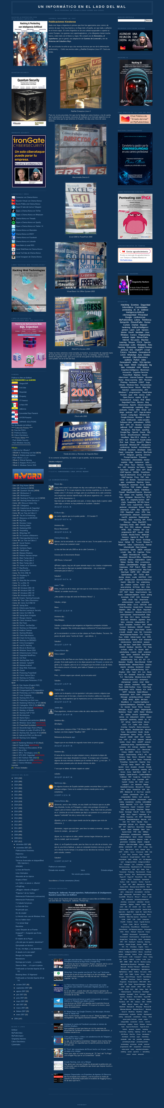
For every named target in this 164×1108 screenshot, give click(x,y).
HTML (123, 530)
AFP (135, 847)
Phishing (123, 382)
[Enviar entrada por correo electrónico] (86, 468)
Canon (132, 852)
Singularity (136, 829)
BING (148, 400)
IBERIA (145, 944)
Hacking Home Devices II (29, 500)
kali (126, 440)
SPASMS (19, 866)
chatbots (128, 585)
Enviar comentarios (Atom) (69, 881)
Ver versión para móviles (81, 874)
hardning (130, 1031)
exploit (138, 397)
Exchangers (147, 929)
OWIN (131, 974)
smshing (138, 802)
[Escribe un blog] (52, 465)
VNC (129, 884)
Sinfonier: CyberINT (26, 663)
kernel (143, 595)
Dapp (122, 809)
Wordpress (125, 430)
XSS (135, 395)
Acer (144, 907)
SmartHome (145, 472)
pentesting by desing (127, 744)
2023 (16, 788)
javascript (123, 445)
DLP (146, 670)
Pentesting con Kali (28, 453)
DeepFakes (147, 392)
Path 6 (123, 789)
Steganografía (146, 709)
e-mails (123, 552)
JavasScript (147, 952)
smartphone (130, 482)
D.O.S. (136, 605)
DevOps (130, 562)
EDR (140, 724)
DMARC (131, 752)
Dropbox (122, 672)
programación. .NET (126, 1046)
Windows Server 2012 (27, 723)
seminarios (122, 747)
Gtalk (123, 814)
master (147, 667)
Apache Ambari (123, 909)
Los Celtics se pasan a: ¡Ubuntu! (28, 883)
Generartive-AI (143, 934)
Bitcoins (140, 402)
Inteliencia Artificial (124, 949)
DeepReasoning (126, 660)
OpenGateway (126, 575)
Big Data (22, 520)
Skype (132, 592)
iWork (134, 742)
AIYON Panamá (24, 418)
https (131, 462)
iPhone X (145, 897)
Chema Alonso (59, 538)
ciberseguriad (148, 1014)
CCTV (136, 804)
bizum (134, 837)
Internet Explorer (137, 377)
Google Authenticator (127, 590)
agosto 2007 (21, 991)
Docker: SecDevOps (27, 625)
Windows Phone (138, 665)
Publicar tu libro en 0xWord (22, 378)
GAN (138, 597)
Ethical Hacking (26, 460)
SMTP (124, 692)
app (122, 585)
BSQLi (129, 605)
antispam (147, 550)
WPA (121, 792)
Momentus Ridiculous (144, 580)
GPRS (147, 422)
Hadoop (138, 690)
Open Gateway (141, 547)
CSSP (139, 919)
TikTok (141, 575)
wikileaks (146, 527)
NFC (138, 572)
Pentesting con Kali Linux (28, 700)
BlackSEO (142, 522)
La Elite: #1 (25, 583)
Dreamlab (22, 392)
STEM (127, 989)
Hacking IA (24, 488)
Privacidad (143, 315)
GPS (128, 425)
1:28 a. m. (82, 468)
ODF (148, 500)
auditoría (128, 360)
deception (134, 767)
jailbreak (123, 427)
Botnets (133, 480)
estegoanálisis (140, 622)
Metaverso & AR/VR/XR (28, 518)
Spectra (147, 342)
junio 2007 (20, 998)
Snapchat (142, 762)
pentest (125, 330)
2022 (16, 791)
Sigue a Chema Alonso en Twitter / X (29, 226)
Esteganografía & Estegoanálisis (31, 690)
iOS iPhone (124, 1034)
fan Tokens (141, 467)
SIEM (127, 986)
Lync (149, 959)
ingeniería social (135, 570)
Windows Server (127, 387)
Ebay (128, 854)
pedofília (139, 1039)
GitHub (127, 542)
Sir (150, 989)
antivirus (123, 560)
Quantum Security (27, 491)
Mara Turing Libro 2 (26, 560)
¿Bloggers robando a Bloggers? (27, 890)
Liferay (145, 957)
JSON (141, 782)
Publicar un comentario (57, 867)
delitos (142, 717)
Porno (140, 707)
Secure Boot (140, 827)
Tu (120, 884)
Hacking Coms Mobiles (28, 738)
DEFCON (143, 605)
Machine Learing (146, 962)
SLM (140, 640)
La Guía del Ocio (22, 906)
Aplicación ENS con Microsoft (30, 735)
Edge (148, 615)
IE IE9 (145, 397)
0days (144, 685)
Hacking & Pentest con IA (30, 498)
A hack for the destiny (27, 638)
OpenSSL (138, 647)
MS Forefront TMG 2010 (28, 758)
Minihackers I (25, 495)
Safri (146, 989)
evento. (141, 1021)
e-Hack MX (23, 405)
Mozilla (147, 732)
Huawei (139, 944)
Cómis (130, 924)
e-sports (133, 652)
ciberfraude (123, 839)
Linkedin (124, 535)
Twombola (122, 1001)
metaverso (139, 462)
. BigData (131, 904)
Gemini (124, 415)
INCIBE (135, 859)
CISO (150, 577)
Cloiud (136, 922)
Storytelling (23, 530)
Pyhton (128, 789)
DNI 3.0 (136, 924)
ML (133, 542)
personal (124, 350)
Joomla (144, 555)
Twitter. (149, 999)
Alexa (134, 522)
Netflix (124, 600)
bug (120, 365)
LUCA (123, 355)
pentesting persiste (142, 1041)
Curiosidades (64, 471)
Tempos (131, 342)
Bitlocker (146, 722)
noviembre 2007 (22, 848)
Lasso (147, 782)
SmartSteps (136, 879)
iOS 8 (149, 1031)
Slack (143, 829)
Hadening (140, 942)
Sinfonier (136, 530)
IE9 (122, 617)
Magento (128, 729)
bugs (148, 382)
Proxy (136, 477)
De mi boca (144, 924)
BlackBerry (125, 702)
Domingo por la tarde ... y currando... (29, 962)
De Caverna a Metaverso (28, 535)
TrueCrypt (124, 764)
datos (123, 500)
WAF (147, 650)
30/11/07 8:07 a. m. (63, 519)
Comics (133, 335)
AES (129, 747)
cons (123, 420)
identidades (145, 1034)
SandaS (148, 737)
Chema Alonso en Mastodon (26, 230)
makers (147, 505)
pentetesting (125, 1044)
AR (130, 907)
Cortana (124, 752)
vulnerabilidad (146, 802)
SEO (130, 520)
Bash (121, 749)
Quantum (132, 450)
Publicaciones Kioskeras (25, 850)
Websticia (133, 620)
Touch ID (147, 882)
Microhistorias (24, 715)
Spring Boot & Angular (27, 615)
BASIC (131, 700)
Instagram (129, 497)
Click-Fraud (147, 687)
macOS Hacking (25, 645)
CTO (138, 749)
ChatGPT (139, 350)
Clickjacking (139, 657)
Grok (134, 779)
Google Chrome (127, 417)
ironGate (132, 1036)
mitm (139, 367)
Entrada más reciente (57, 870)
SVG (131, 989)
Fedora (142, 812)
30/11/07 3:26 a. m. (63, 507)
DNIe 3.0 (138, 752)
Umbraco (137, 1001)
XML (143, 764)
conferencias (139, 317)
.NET (122, 425)
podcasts (123, 410)
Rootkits (130, 662)
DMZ (146, 657)
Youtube (123, 395)
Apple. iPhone (147, 912)
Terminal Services (144, 480)
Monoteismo (20, 959)
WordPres (139, 1011)
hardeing (145, 1029)
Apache (133, 405)
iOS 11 (144, 1031)
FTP (141, 635)
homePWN (122, 897)
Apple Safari (136, 645)
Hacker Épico (24, 718)
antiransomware (127, 602)
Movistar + (140, 417)
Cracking (147, 425)
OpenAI (135, 432)
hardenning (122, 1031)
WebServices (125, 834)
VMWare (145, 832)
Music (149, 672)
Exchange (128, 812)
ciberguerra (146, 445)
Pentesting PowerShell (27, 673)
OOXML (136, 472)
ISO (123, 947)
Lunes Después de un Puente (27, 930)
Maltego (146, 784)
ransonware (131, 902)
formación (124, 322)
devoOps (147, 892)
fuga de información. (132, 1026)
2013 (16, 821)
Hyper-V (134, 814)
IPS (140, 859)
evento (137, 602)
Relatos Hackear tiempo (28, 555)
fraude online (145, 440)
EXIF (124, 854)
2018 (16, 805)
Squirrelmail (145, 879)
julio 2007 (20, 995)
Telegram (130, 455)
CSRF (132, 597)
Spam (126, 365)
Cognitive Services (140, 372)
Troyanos (142, 457)
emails (140, 1019)
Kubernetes (23, 545)
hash (140, 797)
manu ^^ (57, 585)
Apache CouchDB (135, 909)
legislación (146, 510)
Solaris (149, 994)
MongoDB (142, 757)
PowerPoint (122, 824)
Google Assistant (135, 857)
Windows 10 (144, 415)
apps (122, 482)
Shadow (123, 829)
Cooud (125, 924)
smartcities (136, 685)
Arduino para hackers (28, 455)
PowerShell (127, 375)
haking (149, 894)
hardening (126, 327)
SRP (144, 986)
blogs (122, 412)
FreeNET (147, 854)
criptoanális (128, 1016)
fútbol (147, 682)
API (143, 520)
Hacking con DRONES (27, 640)
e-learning (132, 842)
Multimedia (131, 627)
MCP (140, 817)
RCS (133, 874)
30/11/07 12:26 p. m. (63, 611)
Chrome (147, 455)
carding (127, 714)
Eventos (135, 305)
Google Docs (123, 939)
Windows (124, 335)
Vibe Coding (129, 677)
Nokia (143, 869)
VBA (143, 1001)
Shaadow (149, 827)
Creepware (140, 807)
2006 (16, 1019)
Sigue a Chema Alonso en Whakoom (29, 215)
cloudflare (125, 437)
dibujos (145, 487)
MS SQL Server (143, 502)
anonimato (134, 485)
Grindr (140, 939)
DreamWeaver (135, 927)
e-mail (147, 350)
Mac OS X (135, 437)
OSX (124, 822)
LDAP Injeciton (123, 957)
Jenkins (121, 954)
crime (142, 794)
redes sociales (143, 420)
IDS (140, 660)
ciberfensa (138, 889)
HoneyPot (132, 727)
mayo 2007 (20, 1001)
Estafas (147, 355)
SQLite (139, 610)
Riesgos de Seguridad (24, 955)
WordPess (132, 1011)
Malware (143, 325)
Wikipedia (141, 739)
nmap (121, 685)
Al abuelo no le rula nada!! (25, 952)
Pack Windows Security (21, 443)
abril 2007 (20, 1005)
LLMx (130, 957)
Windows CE (141, 884)
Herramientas (145, 385)
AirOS (149, 907)
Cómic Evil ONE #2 (28, 603)
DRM (146, 852)
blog (147, 402)
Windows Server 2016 (28, 465)
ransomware (132, 507)
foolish (142, 585)
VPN (143, 512)
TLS (121, 677)
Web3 (133, 365)
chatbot (138, 487)
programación (135, 392)
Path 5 (137, 567)
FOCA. (127, 932)
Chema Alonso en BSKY (24, 234)
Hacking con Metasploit (28, 628)
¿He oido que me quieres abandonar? (29, 942)
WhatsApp (131, 355)
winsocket (141, 1054)
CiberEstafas (24, 550)
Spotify (133, 550)
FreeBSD (125, 934)
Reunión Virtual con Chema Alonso (29, 201)
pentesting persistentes (141, 899)
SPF (135, 575)
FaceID (146, 724)
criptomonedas (137, 390)
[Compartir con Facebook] (57, 465)
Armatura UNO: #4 (27, 588)
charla (123, 502)
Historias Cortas (25, 523)
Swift (127, 882)
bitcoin (138, 387)
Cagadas (122, 774)
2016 (16, 811)
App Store (127, 645)
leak (126, 442)
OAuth (130, 600)
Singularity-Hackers (19, 1039)
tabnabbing (146, 1051)
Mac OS (136, 962)
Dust (126, 527)
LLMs (133, 345)
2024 (16, 785)
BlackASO (129, 804)
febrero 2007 (21, 1011)
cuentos (135, 585)
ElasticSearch (145, 927)
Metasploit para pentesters (32, 720)
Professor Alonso (20, 433)
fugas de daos (144, 1026)
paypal (149, 717)
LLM (138, 330)
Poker (146, 822)
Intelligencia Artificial (131, 952)
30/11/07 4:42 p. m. (63, 702)
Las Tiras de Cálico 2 (28, 540)
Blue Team (147, 570)
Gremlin (127, 707)
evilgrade (147, 842)
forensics (125, 537)
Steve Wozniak (140, 662)
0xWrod (144, 904)
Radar (130, 984)
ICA (144, 690)
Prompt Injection (130, 457)
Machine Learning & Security (30, 610)
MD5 (121, 962)
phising (121, 847)
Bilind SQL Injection (133, 917)
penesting (147, 1039)
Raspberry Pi (24, 575)
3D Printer (136, 587)
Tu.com (139, 542)
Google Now (133, 939)
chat (147, 530)
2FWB (125, 700)
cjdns (122, 892)
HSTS (132, 690)
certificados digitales (132, 595)
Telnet (138, 999)
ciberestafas (137, 460)
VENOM (149, 1001)
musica (141, 844)
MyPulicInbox (123, 972)
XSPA (138, 695)
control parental (125, 615)
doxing (121, 577)
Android (125, 337)
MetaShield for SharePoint (128, 964)
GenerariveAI (133, 934)
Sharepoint (148, 640)
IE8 (136, 782)
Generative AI (125, 400)
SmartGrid (122, 994)
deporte (123, 667)
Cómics (123, 352)
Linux (73, 471)
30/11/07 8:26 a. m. (63, 532)
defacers (140, 839)
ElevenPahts (147, 645)
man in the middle (132, 844)
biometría (131, 467)
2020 (16, 798)
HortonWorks (122, 859)
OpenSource (124, 550)
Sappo (137, 709)
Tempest (130, 630)
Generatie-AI (124, 857)
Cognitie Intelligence (145, 774)
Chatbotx (129, 922)
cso (127, 717)
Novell (134, 707)
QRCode (131, 824)
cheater (140, 837)
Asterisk (142, 849)
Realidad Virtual (124, 640)
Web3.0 (137, 764)
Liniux (125, 959)
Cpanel (133, 807)
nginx (120, 799)
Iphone (124, 332)
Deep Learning (131, 380)
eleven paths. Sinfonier (130, 1019)
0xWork (137, 904)
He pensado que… (22, 910)
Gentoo (149, 812)
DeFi (150, 605)
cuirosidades (137, 1016)
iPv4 (121, 442)
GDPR (132, 572)
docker (147, 460)
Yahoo (129, 545)
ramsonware (146, 1046)
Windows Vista (133, 385)
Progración (123, 981)
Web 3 (146, 1004)
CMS (131, 657)
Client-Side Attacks (26, 635)
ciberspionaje (126, 682)
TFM (134, 832)
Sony (148, 762)
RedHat (86, 471)
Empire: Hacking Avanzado (29, 598)
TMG (121, 999)
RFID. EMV (143, 981)
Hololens (121, 944)
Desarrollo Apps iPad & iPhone (30, 728)
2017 (16, 808)
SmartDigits (145, 991)
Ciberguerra (24, 505)
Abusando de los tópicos (25, 876)
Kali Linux (147, 475)
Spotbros (129, 996)
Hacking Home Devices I (29, 510)
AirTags (145, 847)
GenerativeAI (125, 362)
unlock (128, 1054)
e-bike (146, 839)
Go (122, 707)
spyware (147, 642)
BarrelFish (122, 917)
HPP (147, 779)
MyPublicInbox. (135, 969)
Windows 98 (147, 1006)
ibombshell (140, 667)
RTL (136, 824)
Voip (148, 512)
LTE (136, 817)
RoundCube (138, 877)
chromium (148, 837)
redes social (125, 1049)
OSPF (121, 974)
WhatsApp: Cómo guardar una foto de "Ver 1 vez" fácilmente (86, 972)
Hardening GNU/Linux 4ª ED (29, 703)
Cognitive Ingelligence (141, 702)
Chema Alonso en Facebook (26, 238)
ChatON (122, 922)
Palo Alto (139, 822)
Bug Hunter (24, 486)
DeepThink (140, 809)
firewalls (148, 767)
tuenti (149, 560)
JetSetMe (128, 954)
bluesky (139, 1014)
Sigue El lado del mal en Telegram (28, 207)
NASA (130, 972)
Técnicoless (126, 460)
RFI (125, 675)
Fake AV (136, 812)
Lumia (144, 959)
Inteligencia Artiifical (144, 862)
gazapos (131, 1029)
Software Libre (126, 422)
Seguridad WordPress (27, 655)
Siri (143, 530)
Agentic (137, 490)
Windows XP (134, 445)
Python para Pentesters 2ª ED (30, 680)
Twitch (124, 884)
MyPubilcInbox (125, 734)
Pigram (139, 759)
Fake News (124, 470)
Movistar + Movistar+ (134, 967)
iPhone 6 (122, 844)
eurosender (133, 1021)
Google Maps (123, 690)
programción (137, 1046)
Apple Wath (130, 912)
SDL (145, 877)
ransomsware (142, 799)
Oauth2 (123, 582)
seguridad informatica (142, 1049)
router (150, 799)
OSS (126, 974)
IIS (132, 425)
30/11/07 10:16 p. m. (63, 715)
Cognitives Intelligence (127, 704)
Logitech (131, 959)
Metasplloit (141, 964)
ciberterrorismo (126, 642)
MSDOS (122, 647)
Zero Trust (140, 792)
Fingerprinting (144, 335)
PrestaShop (123, 762)
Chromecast (139, 852)
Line (133, 864)
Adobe (128, 655)
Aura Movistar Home (139, 914)
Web (141, 1004)
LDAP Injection (127, 477)
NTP (149, 819)
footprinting (131, 502)
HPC (121, 942)
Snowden (142, 994)
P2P (146, 537)
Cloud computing (145, 405)
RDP (126, 592)
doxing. (144, 1016)
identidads (125, 1036)
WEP (133, 884)
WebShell (122, 1006)
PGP (131, 567)
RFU (149, 981)
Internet (126, 340)
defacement (134, 717)
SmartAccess (137, 991)
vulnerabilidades (133, 565)
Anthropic (135, 747)
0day (129, 552)
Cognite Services (132, 774)
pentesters (133, 517)
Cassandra (145, 919)
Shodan (138, 425)
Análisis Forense (25, 630)
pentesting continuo (136, 697)
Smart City (140, 675)
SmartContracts (134, 435)
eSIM (120, 894)
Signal (129, 829)
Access (123, 772)
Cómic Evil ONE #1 (26, 613)
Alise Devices (129, 849)
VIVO (134, 739)
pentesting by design (128, 1041)
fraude (144, 375)
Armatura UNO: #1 (27, 595)
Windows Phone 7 (138, 1009)
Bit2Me (148, 485)
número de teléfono (130, 799)
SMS (148, 417)
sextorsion (147, 652)
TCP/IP (149, 662)
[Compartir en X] (54, 465)
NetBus (136, 972)
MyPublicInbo (146, 967)
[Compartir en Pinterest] (59, 465)
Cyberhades (16, 1045)
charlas (135, 325)
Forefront (137, 625)
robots (122, 480)
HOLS (128, 814)
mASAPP (140, 742)
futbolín (125, 1029)
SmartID (149, 675)
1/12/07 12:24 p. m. (63, 861)
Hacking (125, 305)
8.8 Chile (22, 388)
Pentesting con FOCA (27, 693)
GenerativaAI (124, 937)
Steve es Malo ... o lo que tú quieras (29, 965)
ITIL (127, 947)
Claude (149, 467)
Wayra (148, 442)
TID (121, 495)
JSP (150, 754)
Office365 (145, 572)
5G (149, 719)
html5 (140, 652)
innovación (126, 372)
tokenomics (123, 405)
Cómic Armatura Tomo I (28, 620)
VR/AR (142, 525)
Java (121, 465)
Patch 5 (139, 979)
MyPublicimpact (17, 1036)
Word (148, 887)
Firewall (122, 492)
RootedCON (136, 789)
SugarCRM (147, 996)
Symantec (134, 882)
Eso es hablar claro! (23, 920)
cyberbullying (124, 652)
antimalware (139, 422)
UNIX (125, 739)
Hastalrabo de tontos (143, 590)
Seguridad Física (128, 402)
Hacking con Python (26, 678)
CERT (120, 852)
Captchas (140, 552)
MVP (144, 625)
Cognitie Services (145, 922)
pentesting (127, 310)
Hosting (131, 782)
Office (79, 471)
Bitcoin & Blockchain (27, 648)
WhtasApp (139, 1006)
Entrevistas (131, 347)
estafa (146, 1019)
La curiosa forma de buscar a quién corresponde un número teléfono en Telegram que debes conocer (86, 1000)
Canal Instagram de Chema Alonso (29, 257)
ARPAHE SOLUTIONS (27, 422)
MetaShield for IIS (136, 867)
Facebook (133, 352)
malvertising (135, 769)
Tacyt (133, 465)
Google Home (138, 607)
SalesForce (131, 827)
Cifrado (122, 385)
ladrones (121, 769)
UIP (128, 1001)
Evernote (135, 854)
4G (123, 670)
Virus (121, 612)
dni (146, 794)
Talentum (140, 465)
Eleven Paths (142, 337)
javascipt (146, 797)
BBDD (149, 747)
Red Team (23, 623)
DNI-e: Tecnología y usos (28, 753)
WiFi (141, 380)
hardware (133, 382)
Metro (148, 964)
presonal (146, 1044)
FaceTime (146, 752)
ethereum (136, 515)
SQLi (129, 530)
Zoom (127, 767)
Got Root (22, 658)
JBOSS (122, 817)
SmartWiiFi (130, 994)
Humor (147, 322)
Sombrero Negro (25, 548)
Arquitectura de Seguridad (29, 508)
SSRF (142, 737)
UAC (124, 467)
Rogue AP (123, 737)
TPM (125, 999)
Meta (126, 617)
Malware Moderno (26, 553)
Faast (121, 452)
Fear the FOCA (20, 430)
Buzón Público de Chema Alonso (28, 204)
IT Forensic (23, 400)
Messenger (145, 597)
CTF (129, 724)
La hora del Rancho (23, 870)
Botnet (141, 507)
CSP (134, 919)
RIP (126, 984)
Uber (139, 832)
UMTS (136, 712)
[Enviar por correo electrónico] (50, 465)
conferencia (125, 447)
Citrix (149, 450)
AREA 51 (22, 409)
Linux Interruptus (22, 873)
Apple (132, 337)
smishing (123, 1051)
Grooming (124, 727)
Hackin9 (124, 782)
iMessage (124, 697)
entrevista (129, 622)
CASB (123, 919)
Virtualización (124, 695)
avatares (148, 665)
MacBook (130, 647)
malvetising (145, 1036)
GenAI (131, 332)
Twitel (132, 540)
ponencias (133, 1044)
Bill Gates (144, 700)
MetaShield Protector (134, 492)
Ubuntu (144, 437)
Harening (147, 942)
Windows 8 (134, 440)
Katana (134, 954)
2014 (16, 818)
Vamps (131, 764)
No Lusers (135, 340)
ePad (150, 1016)
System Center (126, 832)
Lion (143, 672)
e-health (122, 632)
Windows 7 (123, 392)
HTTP (122, 455)
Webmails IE (130, 1006)
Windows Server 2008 (142, 677)
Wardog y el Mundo (26, 710)
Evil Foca (125, 487)
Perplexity (123, 520)
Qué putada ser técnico (24, 945)
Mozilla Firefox (134, 535)
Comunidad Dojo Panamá (28, 413)
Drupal (148, 704)
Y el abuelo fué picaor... (24, 903)
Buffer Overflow (130, 687)
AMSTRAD (142, 577)
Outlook (147, 627)
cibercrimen (123, 377)
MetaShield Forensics (127, 787)
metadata (138, 427)
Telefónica (146, 320)
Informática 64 (134, 555)
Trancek (57, 690)
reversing (137, 520)
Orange (147, 787)
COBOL (126, 852)
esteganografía (126, 490)
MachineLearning (124, 867)
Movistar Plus (140, 497)
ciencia (121, 717)
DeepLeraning (125, 927)
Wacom (130, 1004)
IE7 (144, 660)
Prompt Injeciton (133, 981)
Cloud (132, 442)
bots (147, 477)
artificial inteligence (125, 837)
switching (144, 769)
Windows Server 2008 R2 (137, 887)
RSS (132, 527)
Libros (137, 320)
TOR (132, 487)
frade (123, 1026)
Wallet (142, 712)
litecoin (128, 769)
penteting (148, 844)
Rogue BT (130, 877)
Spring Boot (23, 605)
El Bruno (57, 513)
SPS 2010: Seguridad (27, 755)
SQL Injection (145, 362)
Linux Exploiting (25, 695)
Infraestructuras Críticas (28, 653)
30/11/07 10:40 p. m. (63, 746)
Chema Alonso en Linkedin (25, 241)
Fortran (148, 932)
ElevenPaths (136, 322)
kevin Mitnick (137, 642)
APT (144, 470)
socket (130, 1051)
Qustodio (127, 874)
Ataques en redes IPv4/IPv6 (29, 730)
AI (135, 310)
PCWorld (122, 450)
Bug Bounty (23, 568)
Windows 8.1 (129, 612)
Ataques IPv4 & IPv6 (28, 463)
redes (143, 360)
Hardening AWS (25, 528)
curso (129, 505)
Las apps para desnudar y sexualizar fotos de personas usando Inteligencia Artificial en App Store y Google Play (87, 961)
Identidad (139, 332)
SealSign (122, 630)
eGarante (141, 767)
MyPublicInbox (17, 1033)
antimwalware (122, 889)
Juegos (136, 400)
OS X (132, 617)
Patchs (129, 759)
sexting (149, 595)
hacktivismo (146, 515)
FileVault (133, 932)
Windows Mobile (124, 665)
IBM (137, 525)
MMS (130, 962)
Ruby (144, 567)
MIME (126, 962)
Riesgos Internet (25, 618)
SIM (133, 610)
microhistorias (144, 447)
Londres (138, 959)
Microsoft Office (135, 557)
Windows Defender (125, 1009)
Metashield (123, 557)
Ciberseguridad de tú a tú (28, 538)
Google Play (125, 432)
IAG (146, 754)
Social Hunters (24, 543)
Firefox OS (141, 932)
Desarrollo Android (26, 708)
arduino (130, 560)
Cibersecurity (146, 749)
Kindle (140, 954)
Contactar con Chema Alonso (27, 197)
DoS (135, 660)
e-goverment (137, 505)
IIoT (150, 944)
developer (141, 450)
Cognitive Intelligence (130, 370)
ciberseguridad (129, 315)
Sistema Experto (126, 991)
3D (148, 622)
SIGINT (133, 986)
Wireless (145, 435)
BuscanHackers (130, 749)
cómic (137, 512)
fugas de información (127, 475)
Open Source (128, 397)
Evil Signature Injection (136, 929)
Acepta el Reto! (21, 880)
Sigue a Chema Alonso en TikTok (28, 211)
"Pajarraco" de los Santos (25, 893)
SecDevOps (145, 617)
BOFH (137, 700)
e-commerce (145, 562)
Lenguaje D (137, 957)
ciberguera (132, 839)
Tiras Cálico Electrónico (29, 600)
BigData (137, 375)
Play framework (140, 872)
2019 (16, 801)
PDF (142, 477)
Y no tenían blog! (22, 923)
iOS (131, 350)
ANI (126, 907)
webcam (138, 527)
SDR (143, 789)
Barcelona (19, 926)
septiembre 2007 (22, 988)
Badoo (149, 914)
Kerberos (122, 757)
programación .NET (129, 532)
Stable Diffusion (142, 692)
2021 (16, 795)
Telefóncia (132, 999)
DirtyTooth (125, 572)
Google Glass (126, 779)
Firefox (131, 410)
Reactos (142, 824)
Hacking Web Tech (26, 660)
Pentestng (131, 872)
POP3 (133, 822)
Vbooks (141, 650)
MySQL (147, 427)
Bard (142, 537)
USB (121, 570)
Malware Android (25, 665)
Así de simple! (21, 913)
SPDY (139, 986)
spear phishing (126, 587)
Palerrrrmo (19, 854)
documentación (125, 515)
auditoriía (133, 1014)
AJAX (121, 907)
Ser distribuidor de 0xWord (21, 425)
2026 (16, 778)
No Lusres (143, 972)
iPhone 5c (130, 897)
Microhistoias (147, 867)
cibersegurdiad (147, 889)
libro (146, 407)
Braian (56, 484)
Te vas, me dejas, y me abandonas (29, 949)
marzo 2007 (20, 1008)
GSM (147, 532)
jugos (138, 1036)
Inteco (146, 947)
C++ (150, 917)
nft (128, 500)
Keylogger (127, 864)
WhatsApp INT (24, 533)
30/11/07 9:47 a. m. (63, 579)
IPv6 (142, 400)
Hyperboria (142, 814)
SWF (136, 989)
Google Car (136, 777)
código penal (129, 892)
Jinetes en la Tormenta (27, 565)
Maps (128, 757)
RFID (149, 637)
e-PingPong (20, 886)
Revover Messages (139, 984)
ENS (149, 565)
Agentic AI (134, 537)
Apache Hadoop (137, 722)
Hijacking (140, 482)
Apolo (137, 849)
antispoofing (146, 695)
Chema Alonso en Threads (25, 218)
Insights (140, 947)
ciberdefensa (144, 714)
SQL (148, 789)
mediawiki (123, 1039)
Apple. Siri (139, 912)
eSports (139, 842)
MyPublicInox (146, 969)
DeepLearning (144, 517)
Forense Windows (25, 763)
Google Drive (146, 777)
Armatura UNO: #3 (27, 590)
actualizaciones (136, 834)
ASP (122, 722)
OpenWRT (124, 979)
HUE (148, 857)
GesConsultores (134, 937)
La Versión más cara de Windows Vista (30, 916)
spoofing (145, 430)
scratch (147, 697)
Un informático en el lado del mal (82, 7)
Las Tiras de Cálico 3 (28, 513)
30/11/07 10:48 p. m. (63, 777)
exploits (124, 462)
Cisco (139, 687)
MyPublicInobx (126, 869)
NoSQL (140, 734)
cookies (135, 682)
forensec (149, 1024)
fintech (136, 1024)
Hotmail (148, 545)
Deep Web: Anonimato (27, 668)
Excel (139, 475)
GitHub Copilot (135, 637)
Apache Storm (147, 909)
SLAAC (130, 709)
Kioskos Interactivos (143, 727)
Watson (136, 1004)
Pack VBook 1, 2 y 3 (20, 458)
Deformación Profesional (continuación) (30, 896)
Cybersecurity (139, 545)
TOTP (123, 505)
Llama (147, 482)
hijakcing (137, 1031)
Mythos (133, 734)
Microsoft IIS (140, 787)
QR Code (147, 734)
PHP (131, 427)
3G (134, 552)
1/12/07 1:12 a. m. (62, 795)
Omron (143, 974)
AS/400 (134, 907)
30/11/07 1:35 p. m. (63, 684)
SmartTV (140, 442)
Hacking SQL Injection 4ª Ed (30, 733)
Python (136, 360)
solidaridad (140, 902)
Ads (120, 645)
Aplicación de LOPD (25, 760)
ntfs (134, 1039)
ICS (139, 672)
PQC (136, 600)
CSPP (121, 580)
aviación (147, 792)
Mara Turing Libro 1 (26, 563)
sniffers (122, 565)
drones (127, 577)
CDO (122, 512)
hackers (145, 330)
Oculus (137, 974)
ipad (130, 395)
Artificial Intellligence (125, 914)
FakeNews (145, 490)
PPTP (150, 690)
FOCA (139, 342)
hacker (138, 540)
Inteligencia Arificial (130, 862)
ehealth (129, 632)
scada (134, 577)
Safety (141, 989)
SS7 (124, 827)
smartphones (129, 802)
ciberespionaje (128, 407)
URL (132, 1001)
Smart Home (144, 600)
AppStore (143, 747)
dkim (147, 575)
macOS (124, 517)
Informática (133, 947)
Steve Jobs (124, 620)
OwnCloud (132, 979)
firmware (142, 1024)
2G (146, 719)
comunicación (134, 794)
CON (148, 395)
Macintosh (138, 784)
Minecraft (123, 967)
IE (148, 814)
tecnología (125, 597)
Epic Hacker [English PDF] (29, 685)
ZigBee (146, 1011)
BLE (143, 587)
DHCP (148, 807)
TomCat (141, 882)
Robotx (149, 984)
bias (126, 570)
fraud (144, 894)
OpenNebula (147, 977)
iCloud (128, 742)
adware (126, 495)
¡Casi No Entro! (21, 857)
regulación (123, 719)
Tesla (120, 739)
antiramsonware (123, 1014)
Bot (141, 632)
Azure (142, 485)
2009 (16, 835)
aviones (125, 794)
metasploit (130, 367)
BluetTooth (143, 917)
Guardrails (140, 779)
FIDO (121, 932)
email (142, 682)
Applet (144, 772)
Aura (140, 355)
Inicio (83, 870)
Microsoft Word (131, 732)
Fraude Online (24, 745)
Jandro (56, 708)
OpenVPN (122, 759)
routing (121, 802)
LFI (148, 660)
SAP (120, 827)
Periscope (146, 979)
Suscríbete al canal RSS (25, 245)
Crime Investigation (26, 643)
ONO (149, 972)
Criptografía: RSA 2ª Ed (28, 705)
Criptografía (142, 365)
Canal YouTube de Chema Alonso (28, 253)
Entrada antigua (107, 870)
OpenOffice (147, 557)
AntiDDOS (136, 655)
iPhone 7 (137, 897)
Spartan (122, 996)
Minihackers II (25, 493)
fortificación (131, 420)
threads (147, 902)
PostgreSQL (147, 759)
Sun (137, 582)
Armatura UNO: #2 (27, 593)
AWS (123, 655)
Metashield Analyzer (133, 819)
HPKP (143, 857)
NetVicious (58, 783)
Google (128, 317)
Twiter (143, 999)
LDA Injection (148, 954)
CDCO (124, 724)
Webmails (145, 535)
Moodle (140, 732)
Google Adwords (146, 937)
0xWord (14, 1030)
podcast (129, 412)
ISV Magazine (147, 859)
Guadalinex (147, 939)
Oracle (142, 432)
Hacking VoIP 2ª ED (26, 713)
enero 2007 (20, 1015)
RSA (137, 562)
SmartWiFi (124, 540)
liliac (123, 899)
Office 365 (131, 582)
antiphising (146, 834)
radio (147, 462)
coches (148, 630)
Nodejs (149, 757)
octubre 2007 (21, 985)
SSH (149, 567)
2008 (16, 838)
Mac (138, 510)
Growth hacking (131, 754)
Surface (122, 882)
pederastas (129, 899)
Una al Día (22, 750)
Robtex (149, 824)
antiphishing (145, 582)
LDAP (132, 470)
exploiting (139, 407)
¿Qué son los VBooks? (21, 450)
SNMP (136, 737)
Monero (134, 757)
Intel (143, 637)
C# (149, 772)
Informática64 (129, 547)
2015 (16, 815)
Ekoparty (22, 396)
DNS (138, 410)
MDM (122, 729)
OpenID (139, 977)
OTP (121, 592)
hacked (134, 447)
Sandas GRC (133, 762)
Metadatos (141, 345)
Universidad (124, 345)
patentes (128, 685)
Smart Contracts (141, 592)
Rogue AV (123, 877)
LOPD (133, 510)
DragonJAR (23, 383)
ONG (129, 610)
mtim (129, 1039)
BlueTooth (148, 452)
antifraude (149, 739)
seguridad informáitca (142, 744)
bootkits (122, 742)
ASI (140, 907)
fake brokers (137, 894)
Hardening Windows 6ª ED (28, 743)
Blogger (143, 565)
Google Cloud (130, 580)
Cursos (126, 325)
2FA (146, 390)
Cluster (22, 670)
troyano (140, 532)
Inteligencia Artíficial (137, 949)
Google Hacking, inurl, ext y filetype (77, 1062)
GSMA (126, 637)
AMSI (140, 847)
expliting (129, 1024)
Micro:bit (143, 819)
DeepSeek (130, 512)
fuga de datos (145, 412)
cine (132, 495)
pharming (123, 902)
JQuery (140, 952)
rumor (132, 1049)
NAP (133, 869)
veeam (134, 1054)
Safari (131, 650)
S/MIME (130, 737)
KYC (121, 864)
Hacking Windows (26, 633)
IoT (149, 410)
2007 (16, 841)
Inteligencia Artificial (135, 312)
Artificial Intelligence (140, 327)
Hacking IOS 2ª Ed (26, 698)
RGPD (121, 984)
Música (146, 367)
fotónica (134, 797)
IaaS (122, 862)
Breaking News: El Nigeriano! (26, 975)
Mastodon (122, 662)
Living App (129, 452)
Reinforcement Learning (144, 874)
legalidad (139, 495)
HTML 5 (140, 754)
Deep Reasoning (125, 607)
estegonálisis (125, 1021)
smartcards (128, 847)
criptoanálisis (140, 560)
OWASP (140, 627)
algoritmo (142, 620)
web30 (140, 719)
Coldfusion (123, 777)
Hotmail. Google (130, 944)
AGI (149, 904)
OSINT (22, 578)
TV (135, 650)
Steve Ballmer (138, 996)
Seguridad (147, 610)
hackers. (138, 1029)
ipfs (150, 897)
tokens (142, 395)
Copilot (135, 724)
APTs (150, 769)
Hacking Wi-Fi (24, 570)
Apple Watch (137, 772)
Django (147, 809)
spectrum (136, 1051)
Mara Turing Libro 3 (26, 558)
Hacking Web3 (24, 525)
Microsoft (127, 357)
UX (130, 739)
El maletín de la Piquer (24, 939)
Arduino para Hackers (27, 608)
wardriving (132, 719)
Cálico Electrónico (21, 435)
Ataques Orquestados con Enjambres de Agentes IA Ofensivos (87, 1074)
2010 (16, 831)
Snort (136, 994)
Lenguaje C (125, 784)
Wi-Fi (133, 695)
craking (121, 1016)
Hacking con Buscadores (28, 748)
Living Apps (133, 415)
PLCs (121, 675)
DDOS (121, 625)
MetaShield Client (138, 729)
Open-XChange (130, 977)
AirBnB (122, 804)
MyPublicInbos (125, 969)
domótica (131, 667)
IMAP (129, 859)
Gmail (144, 410)
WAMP (124, 1004)
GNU (128, 672)
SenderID (132, 675)
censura (135, 714)
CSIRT (129, 919)
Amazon (138, 452)
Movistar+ (147, 492)
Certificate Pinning (137, 670)
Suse (148, 829)
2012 (16, 825)
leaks (136, 632)
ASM (127, 670)
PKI (145, 647)
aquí (73, 737)
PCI (128, 822)
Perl (134, 759)
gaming (139, 455)
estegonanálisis (126, 797)
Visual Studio (139, 630)
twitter (135, 362)
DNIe (148, 587)
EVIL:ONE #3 (26, 573)
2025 (16, 781)
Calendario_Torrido (127, 525)
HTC (126, 942)
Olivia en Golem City (29, 503)
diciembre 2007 (22, 844)
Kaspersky (129, 817)
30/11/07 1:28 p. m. (63, 645)
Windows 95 (128, 792)
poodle (140, 1044)
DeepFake (140, 704)
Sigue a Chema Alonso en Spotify (28, 222)
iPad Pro (132, 1034)
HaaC (134, 672)
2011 (16, 828)
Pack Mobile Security (20, 440)
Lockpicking (139, 864)
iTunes (139, 1034)
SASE (122, 986)
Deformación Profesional (25, 900)
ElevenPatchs (123, 929)
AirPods (128, 722)
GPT (136, 412)
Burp (148, 849)
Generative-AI (144, 352)
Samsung (132, 692)
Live (132, 784)
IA (138, 310)
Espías (121, 812)
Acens (129, 772)
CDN (141, 804)
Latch (132, 330)
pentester (123, 507)
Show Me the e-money (27, 580)
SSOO (130, 879)
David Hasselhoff (139, 615)
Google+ (121, 754)
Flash (141, 854)
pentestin (148, 742)
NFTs (149, 497)
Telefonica (122, 712)
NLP (138, 869)
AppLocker (122, 912)
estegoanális (128, 894)
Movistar (147, 380)
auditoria (130, 889)
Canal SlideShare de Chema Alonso (29, 249)
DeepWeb (128, 625)
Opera (137, 617)
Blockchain (144, 370)
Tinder (129, 712)
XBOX (140, 550)
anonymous (144, 680)
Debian (123, 562)
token (138, 470)
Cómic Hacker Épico (27, 675)
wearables (123, 904)
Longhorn (148, 864)
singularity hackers (137, 500)
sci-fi (148, 585)
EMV (129, 777)
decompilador (139, 892)
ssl (127, 480)
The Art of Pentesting (27, 515)
